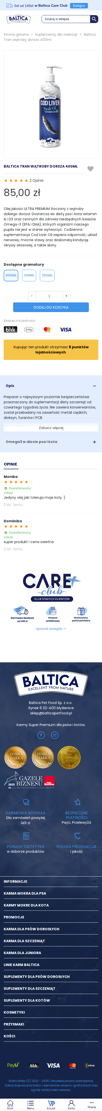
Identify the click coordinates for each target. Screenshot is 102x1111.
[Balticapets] (18, 19)
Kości (9, 1036)
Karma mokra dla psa (25, 893)
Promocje (14, 917)
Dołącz (79, 5)
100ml (29, 275)
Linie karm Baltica (21, 964)
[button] (70, 19)
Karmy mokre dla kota (26, 905)
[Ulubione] (91, 169)
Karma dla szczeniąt (24, 940)
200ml (47, 275)
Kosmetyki (14, 1012)
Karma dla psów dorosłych (31, 929)
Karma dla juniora (22, 952)
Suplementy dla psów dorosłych (37, 976)
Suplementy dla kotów (27, 1000)
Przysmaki (14, 1024)
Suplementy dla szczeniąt (29, 988)
